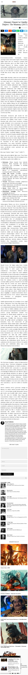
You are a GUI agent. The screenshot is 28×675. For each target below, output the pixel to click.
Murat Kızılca (10, 490)
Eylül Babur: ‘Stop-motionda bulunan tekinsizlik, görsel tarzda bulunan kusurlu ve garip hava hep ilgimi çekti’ (16, 505)
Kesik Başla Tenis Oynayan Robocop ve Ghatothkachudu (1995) (14, 620)
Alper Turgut (9, 534)
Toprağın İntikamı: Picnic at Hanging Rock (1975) (17, 517)
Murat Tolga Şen (10, 483)
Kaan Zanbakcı (24, 27)
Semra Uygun (10, 528)
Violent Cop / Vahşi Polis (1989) (13, 510)
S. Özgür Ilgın (10, 522)
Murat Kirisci (9, 515)
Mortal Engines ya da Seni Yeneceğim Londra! (13, 667)
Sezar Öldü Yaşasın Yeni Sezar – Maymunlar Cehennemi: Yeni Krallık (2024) (13, 647)
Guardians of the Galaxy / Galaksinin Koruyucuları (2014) (13, 660)
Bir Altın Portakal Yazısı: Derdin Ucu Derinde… (16, 536)
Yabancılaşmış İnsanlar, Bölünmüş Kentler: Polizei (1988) (17, 524)
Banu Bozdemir (10, 503)
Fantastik (24, 19)
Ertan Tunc (9, 509)
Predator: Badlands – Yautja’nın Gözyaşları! (11, 593)
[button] (26, 478)
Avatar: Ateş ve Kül (5, 567)
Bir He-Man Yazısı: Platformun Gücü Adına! (15, 485)
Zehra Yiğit (9, 496)
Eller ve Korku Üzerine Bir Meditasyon (14, 529)
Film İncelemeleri (17, 19)
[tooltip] (2, 31)
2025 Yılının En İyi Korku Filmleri (13, 491)
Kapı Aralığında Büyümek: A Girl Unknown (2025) (17, 498)
